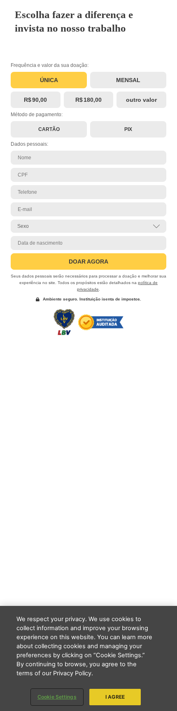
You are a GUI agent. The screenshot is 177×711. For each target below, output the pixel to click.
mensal (128, 80)
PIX (128, 129)
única (49, 80)
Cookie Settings (57, 697)
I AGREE (115, 697)
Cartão (49, 129)
